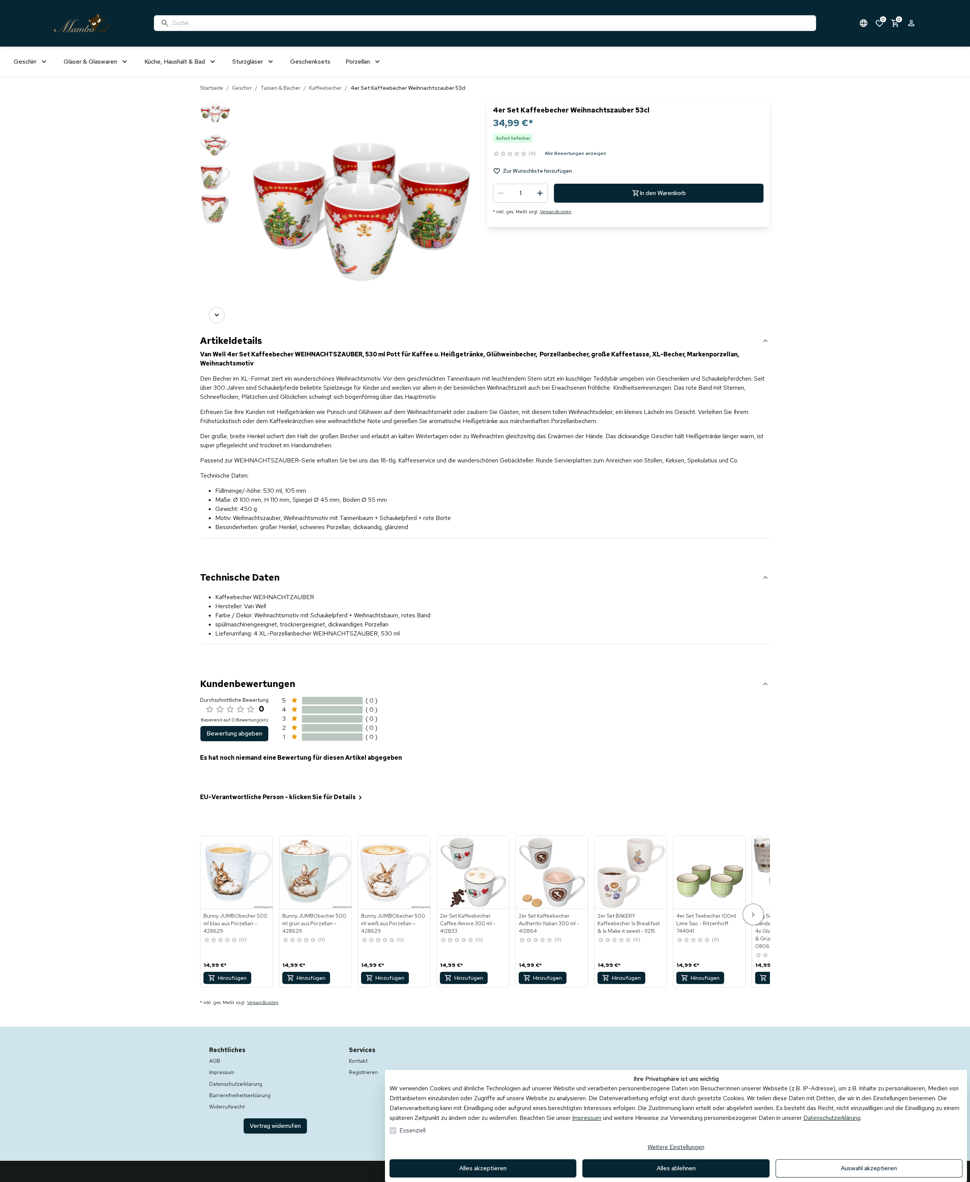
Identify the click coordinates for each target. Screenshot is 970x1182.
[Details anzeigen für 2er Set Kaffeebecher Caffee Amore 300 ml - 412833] (473, 872)
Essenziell (412, 1130)
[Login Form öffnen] (911, 23)
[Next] (216, 315)
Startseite (211, 87)
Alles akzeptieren (483, 1168)
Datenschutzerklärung (831, 1118)
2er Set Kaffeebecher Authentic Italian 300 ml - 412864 (549, 923)
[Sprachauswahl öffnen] (863, 23)
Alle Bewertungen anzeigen (575, 153)
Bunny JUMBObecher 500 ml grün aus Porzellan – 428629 (314, 923)
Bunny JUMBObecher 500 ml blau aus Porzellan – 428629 (235, 923)
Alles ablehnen (676, 1168)
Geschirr (242, 87)
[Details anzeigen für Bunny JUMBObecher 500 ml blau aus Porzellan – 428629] (236, 872)
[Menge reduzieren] (500, 193)
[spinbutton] (520, 193)
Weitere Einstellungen (676, 1147)
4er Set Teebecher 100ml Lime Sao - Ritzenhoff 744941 (706, 923)
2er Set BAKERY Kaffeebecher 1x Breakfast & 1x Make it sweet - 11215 (629, 923)
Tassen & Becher (280, 87)
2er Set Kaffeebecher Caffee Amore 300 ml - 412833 (467, 923)
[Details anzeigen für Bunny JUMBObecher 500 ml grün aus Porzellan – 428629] (315, 872)
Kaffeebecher (325, 87)
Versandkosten (555, 212)
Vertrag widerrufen (275, 1126)
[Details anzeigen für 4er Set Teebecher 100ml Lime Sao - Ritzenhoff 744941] (709, 872)
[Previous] (216, 109)
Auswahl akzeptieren (869, 1168)
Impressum (586, 1118)
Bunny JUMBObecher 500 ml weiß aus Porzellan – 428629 (393, 923)
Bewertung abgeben (234, 733)
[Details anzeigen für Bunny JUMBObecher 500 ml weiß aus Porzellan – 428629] (394, 872)
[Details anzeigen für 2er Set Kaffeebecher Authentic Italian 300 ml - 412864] (552, 872)
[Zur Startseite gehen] (81, 23)
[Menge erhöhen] (540, 193)
